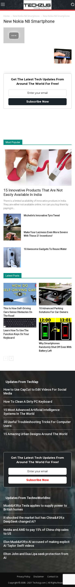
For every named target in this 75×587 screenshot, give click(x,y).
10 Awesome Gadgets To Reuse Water (45, 249)
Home (6, 16)
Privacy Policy (23, 576)
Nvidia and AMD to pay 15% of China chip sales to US (36, 531)
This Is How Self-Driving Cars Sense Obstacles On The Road (17, 312)
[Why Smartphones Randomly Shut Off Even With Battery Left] (55, 329)
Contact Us (52, 576)
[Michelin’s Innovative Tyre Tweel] (12, 223)
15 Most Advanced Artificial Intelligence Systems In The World (31, 411)
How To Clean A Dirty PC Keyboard (27, 401)
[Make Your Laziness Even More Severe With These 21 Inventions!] (12, 235)
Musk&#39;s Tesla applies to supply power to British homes (35, 507)
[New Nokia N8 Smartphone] (13, 42)
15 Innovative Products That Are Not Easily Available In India (33, 192)
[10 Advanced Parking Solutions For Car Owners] (55, 294)
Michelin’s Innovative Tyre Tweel (42, 215)
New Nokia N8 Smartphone (26, 16)
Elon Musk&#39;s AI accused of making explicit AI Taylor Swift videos (36, 543)
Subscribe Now (37, 101)
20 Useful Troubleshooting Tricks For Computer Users (37, 424)
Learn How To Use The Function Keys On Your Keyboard (16, 334)
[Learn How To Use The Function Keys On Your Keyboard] (19, 322)
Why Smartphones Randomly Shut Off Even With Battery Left (55, 347)
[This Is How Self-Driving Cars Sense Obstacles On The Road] (19, 294)
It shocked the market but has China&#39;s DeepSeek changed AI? (33, 519)
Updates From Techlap (22, 382)
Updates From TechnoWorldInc (28, 498)
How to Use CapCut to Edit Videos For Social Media (34, 391)
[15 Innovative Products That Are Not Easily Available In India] (37, 167)
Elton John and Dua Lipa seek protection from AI (35, 556)
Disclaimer (38, 576)
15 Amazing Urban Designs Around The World (35, 434)
